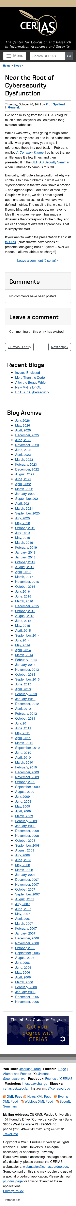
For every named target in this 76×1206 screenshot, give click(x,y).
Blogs (17, 65)
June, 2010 (23, 752)
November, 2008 (27, 835)
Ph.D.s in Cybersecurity (32, 392)
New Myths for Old (28, 387)
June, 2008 (23, 860)
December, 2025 (27, 435)
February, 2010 (26, 767)
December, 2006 (27, 938)
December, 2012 (27, 703)
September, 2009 (27, 786)
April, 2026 (23, 430)
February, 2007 (26, 928)
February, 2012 (26, 713)
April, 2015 (23, 630)
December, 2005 (27, 996)
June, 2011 (23, 728)
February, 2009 (26, 821)
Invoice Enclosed (27, 372)
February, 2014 (26, 659)
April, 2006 (23, 977)
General (13, 107)
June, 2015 (23, 620)
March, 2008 (24, 869)
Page (62, 1068)
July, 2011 (22, 723)
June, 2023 (23, 449)
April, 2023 (23, 454)
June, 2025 (23, 440)
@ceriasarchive (14, 1078)
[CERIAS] (38, 23)
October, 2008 (25, 840)
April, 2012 (23, 708)
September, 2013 (27, 679)
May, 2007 (22, 913)
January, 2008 (25, 874)
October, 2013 (25, 674)
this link (10, 242)
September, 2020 (27, 513)
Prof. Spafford (55, 104)
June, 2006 (23, 967)
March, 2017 (24, 576)
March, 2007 (24, 923)
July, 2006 (22, 962)
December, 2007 (27, 879)
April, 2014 (23, 650)
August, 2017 (24, 567)
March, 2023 (24, 459)
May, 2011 (22, 733)
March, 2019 (24, 542)
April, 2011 (23, 737)
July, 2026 (22, 420)
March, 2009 (24, 816)
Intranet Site (12, 1200)
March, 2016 (24, 601)
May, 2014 (22, 645)
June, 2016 (23, 596)
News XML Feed (39, 1096)
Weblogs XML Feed (38, 1101)
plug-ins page (13, 1181)
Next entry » (59, 347)
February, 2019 (26, 547)
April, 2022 (23, 484)
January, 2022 (25, 493)
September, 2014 (27, 635)
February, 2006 (26, 987)
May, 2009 (22, 806)
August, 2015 (24, 615)
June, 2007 (23, 908)
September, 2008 (27, 845)
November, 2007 (27, 884)
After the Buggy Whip (30, 382)
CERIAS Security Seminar (50, 162)
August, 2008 (24, 850)
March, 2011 (24, 742)
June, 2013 (23, 684)
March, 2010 (24, 762)
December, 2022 (27, 469)
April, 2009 (23, 811)
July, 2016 (22, 591)
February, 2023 (26, 464)
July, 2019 (22, 532)
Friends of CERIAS (59, 1078)
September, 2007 (27, 894)
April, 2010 (23, 757)
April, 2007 (23, 918)
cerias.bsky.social (15, 1088)
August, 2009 (24, 791)
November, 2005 (27, 1001)
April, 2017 (23, 571)
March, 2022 (24, 488)
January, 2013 (25, 698)
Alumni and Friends (17, 1073)
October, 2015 (25, 610)
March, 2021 (24, 508)
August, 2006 (24, 957)
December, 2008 (27, 830)
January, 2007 (25, 933)
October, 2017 (25, 562)
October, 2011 (25, 718)
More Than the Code (30, 377)
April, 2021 (23, 503)
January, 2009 (25, 825)
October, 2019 (25, 527)
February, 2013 (26, 694)
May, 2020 (22, 523)
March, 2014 (24, 654)
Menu (17, 55)
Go (69, 56)
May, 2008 (22, 864)
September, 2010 (27, 747)
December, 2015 (27, 606)
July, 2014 (22, 640)
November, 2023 (27, 444)
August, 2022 (24, 474)
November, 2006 (27, 943)
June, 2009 (23, 801)
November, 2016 (27, 581)
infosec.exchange (34, 1083)
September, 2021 (27, 498)
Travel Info (10, 1134)
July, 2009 (22, 796)
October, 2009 (25, 781)
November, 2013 (27, 669)
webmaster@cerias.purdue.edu (45, 1166)
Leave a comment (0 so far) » (38, 260)
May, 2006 (22, 972)
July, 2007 (22, 904)
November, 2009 (27, 777)
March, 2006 (24, 982)
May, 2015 (22, 625)
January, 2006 (25, 991)
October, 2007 (25, 889)
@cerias (43, 1073)
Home (6, 65)
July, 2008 (22, 855)
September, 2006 (27, 952)
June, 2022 (23, 479)
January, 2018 (25, 557)
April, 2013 (23, 689)
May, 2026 (22, 425)
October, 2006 (25, 948)
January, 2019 (25, 552)
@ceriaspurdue (30, 1068)
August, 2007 (24, 899)
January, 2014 (25, 664)
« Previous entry (19, 347)
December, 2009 (27, 772)
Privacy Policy (13, 1190)
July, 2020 (22, 518)
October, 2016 (25, 586)
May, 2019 (22, 537)
